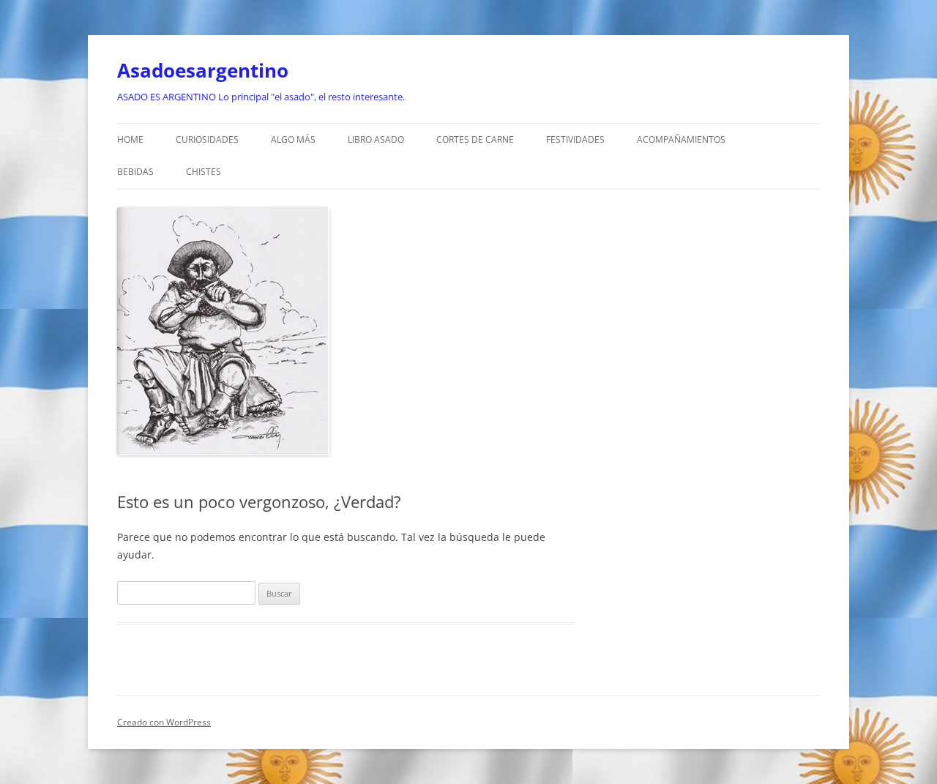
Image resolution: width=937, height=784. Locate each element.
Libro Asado (376, 139)
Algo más (293, 139)
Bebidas (135, 171)
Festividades (575, 139)
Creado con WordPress (164, 722)
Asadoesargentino (202, 70)
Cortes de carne (475, 139)
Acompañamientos (681, 139)
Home (130, 139)
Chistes (203, 171)
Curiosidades (207, 139)
